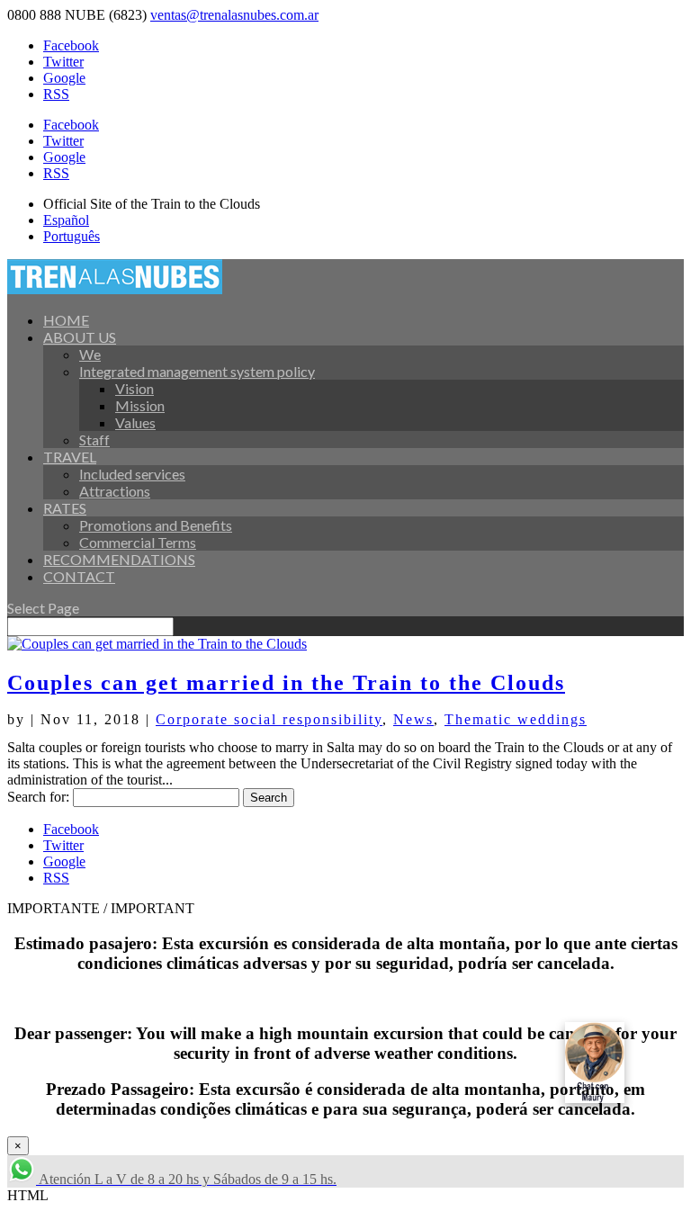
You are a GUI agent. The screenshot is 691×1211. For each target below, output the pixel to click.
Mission (140, 405)
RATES (64, 507)
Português (71, 236)
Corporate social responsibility (269, 719)
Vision (134, 388)
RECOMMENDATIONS (119, 559)
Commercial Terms (137, 542)
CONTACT (79, 576)
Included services (132, 473)
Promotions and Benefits (155, 525)
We (90, 354)
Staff (94, 439)
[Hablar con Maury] (619, 1062)
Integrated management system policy (197, 371)
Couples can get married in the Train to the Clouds (286, 683)
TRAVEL (69, 456)
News (413, 719)
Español (66, 220)
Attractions (114, 490)
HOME (66, 319)
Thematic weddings (515, 719)
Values (135, 422)
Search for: (38, 796)
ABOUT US (79, 336)
